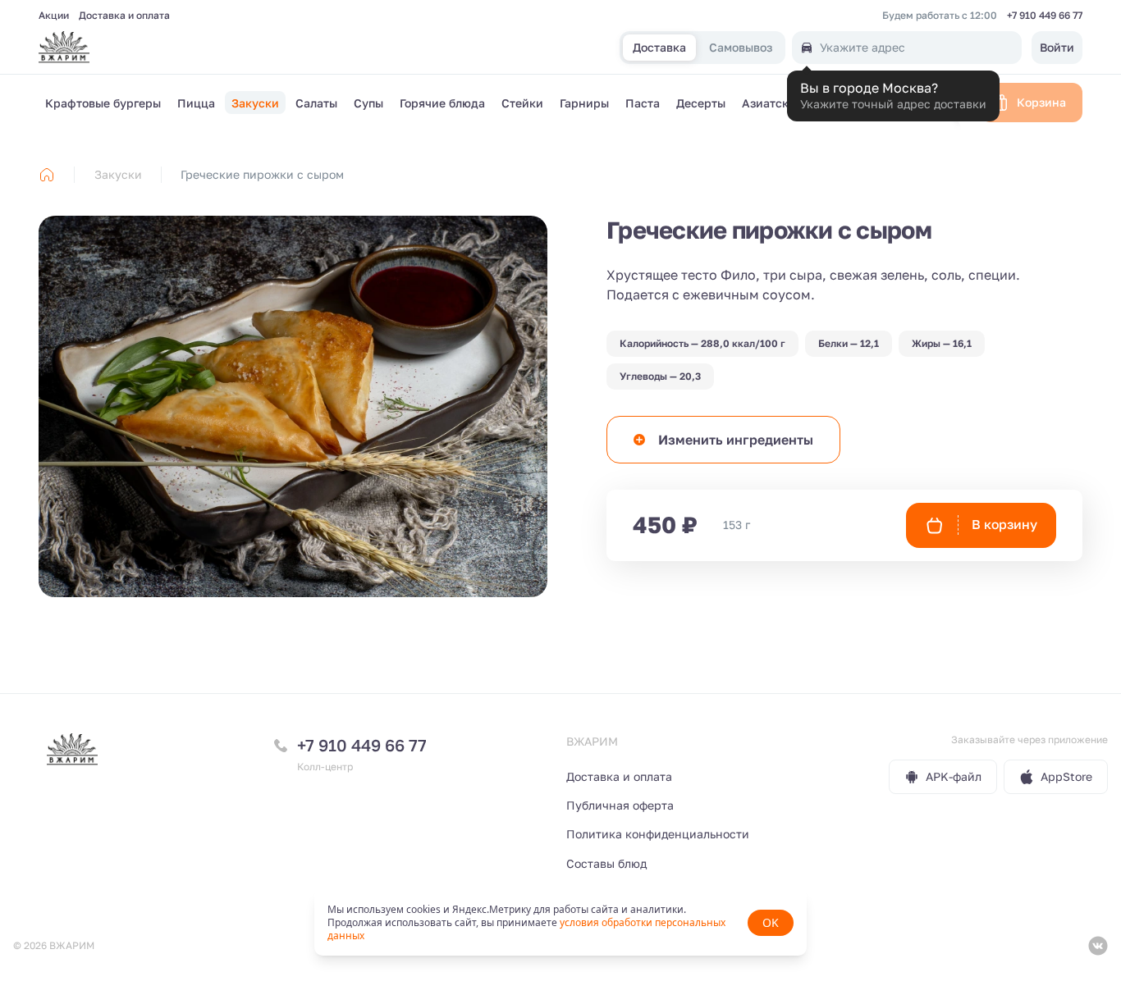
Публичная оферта (620, 805)
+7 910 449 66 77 (1044, 15)
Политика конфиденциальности (657, 834)
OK (770, 922)
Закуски (118, 174)
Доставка (659, 48)
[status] (560, 923)
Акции (54, 15)
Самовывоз (740, 48)
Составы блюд (606, 863)
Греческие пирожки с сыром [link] (262, 174)
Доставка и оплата (124, 15)
